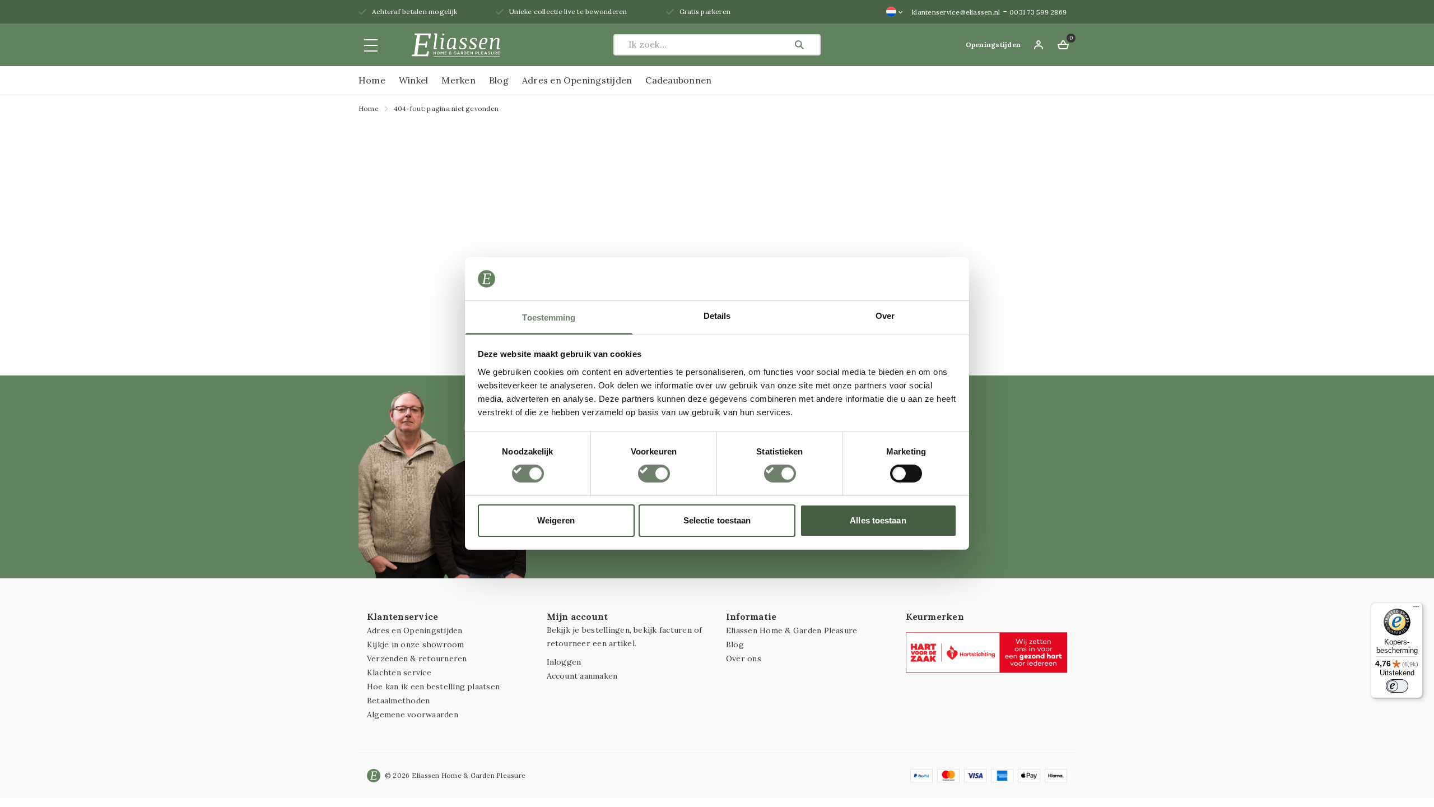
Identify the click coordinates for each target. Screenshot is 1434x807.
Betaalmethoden (398, 700)
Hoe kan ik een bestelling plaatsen (433, 686)
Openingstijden (993, 44)
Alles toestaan (878, 520)
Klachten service (399, 672)
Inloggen (564, 662)
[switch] (654, 474)
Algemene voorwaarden (412, 714)
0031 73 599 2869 (1038, 12)
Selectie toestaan (717, 520)
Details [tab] (717, 316)
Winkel (413, 80)
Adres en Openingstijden (577, 80)
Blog (499, 80)
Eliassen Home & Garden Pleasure (791, 630)
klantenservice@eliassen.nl (956, 12)
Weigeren (556, 520)
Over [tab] (885, 316)
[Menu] (1416, 609)
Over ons (743, 658)
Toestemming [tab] (548, 317)
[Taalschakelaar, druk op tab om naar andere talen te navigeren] (894, 12)
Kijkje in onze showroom (415, 644)
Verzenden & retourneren (417, 658)
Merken (458, 80)
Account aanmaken (582, 676)
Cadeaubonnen (678, 80)
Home (371, 80)
